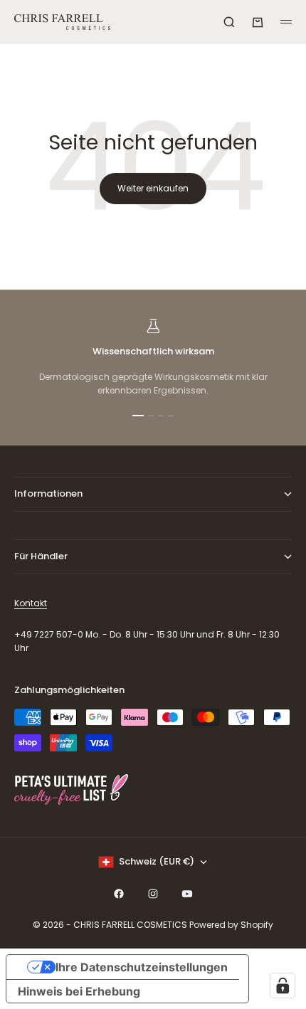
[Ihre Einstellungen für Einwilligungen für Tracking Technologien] (282, 985)
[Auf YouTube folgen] (187, 893)
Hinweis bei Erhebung (79, 991)
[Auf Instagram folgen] (153, 893)
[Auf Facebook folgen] (119, 893)
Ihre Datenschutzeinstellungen (142, 967)
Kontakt (30, 603)
